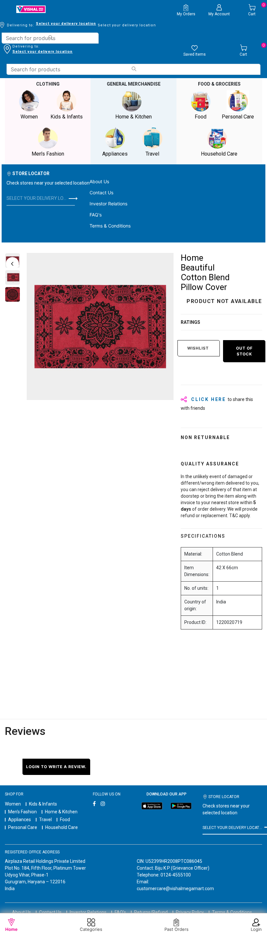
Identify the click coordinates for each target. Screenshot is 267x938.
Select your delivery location (66, 23)
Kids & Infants (43, 804)
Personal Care (22, 827)
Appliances (19, 819)
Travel (45, 819)
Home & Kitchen (61, 811)
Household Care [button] (219, 154)
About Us (99, 181)
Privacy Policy (190, 912)
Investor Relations (108, 203)
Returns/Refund (151, 912)
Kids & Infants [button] (66, 117)
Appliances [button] (115, 154)
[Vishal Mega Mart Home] (31, 9)
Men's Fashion (22, 811)
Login (256, 929)
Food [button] (200, 117)
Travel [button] (152, 154)
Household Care (61, 827)
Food (65, 819)
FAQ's (96, 214)
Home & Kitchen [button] (133, 117)
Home (11, 929)
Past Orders (176, 929)
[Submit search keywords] (50, 37)
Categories (91, 929)
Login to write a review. (56, 766)
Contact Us (101, 192)
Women (13, 804)
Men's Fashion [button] (48, 154)
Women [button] (29, 117)
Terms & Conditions (110, 225)
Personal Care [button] (238, 117)
